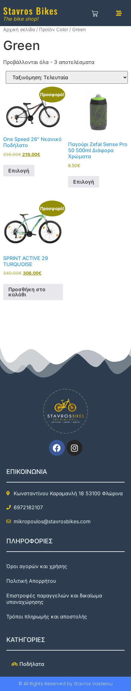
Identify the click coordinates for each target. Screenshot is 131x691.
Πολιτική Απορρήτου (31, 581)
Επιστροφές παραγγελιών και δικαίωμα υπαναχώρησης (54, 598)
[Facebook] (57, 448)
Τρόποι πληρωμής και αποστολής (46, 616)
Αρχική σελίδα (19, 29)
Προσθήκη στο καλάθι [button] (26, 292)
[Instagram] (74, 448)
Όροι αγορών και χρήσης (36, 566)
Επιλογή (18, 170)
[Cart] (95, 14)
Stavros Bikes (30, 10)
